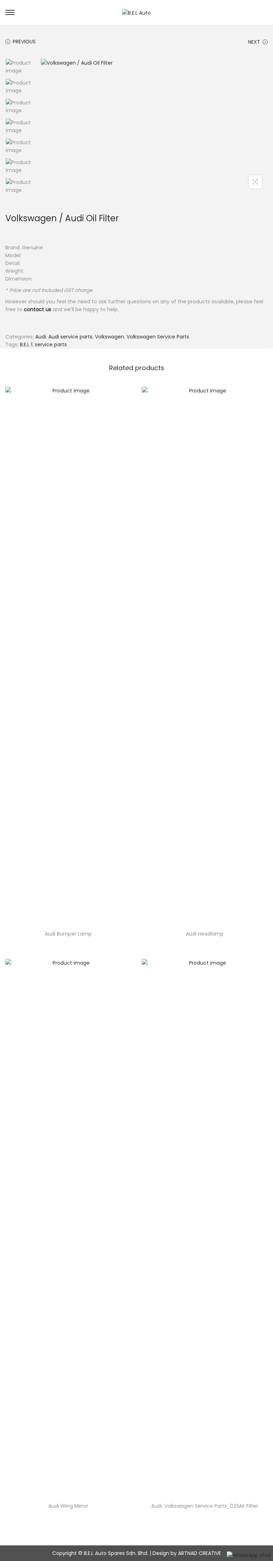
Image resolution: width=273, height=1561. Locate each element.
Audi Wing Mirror (68, 1505)
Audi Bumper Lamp (68, 933)
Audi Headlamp (205, 933)
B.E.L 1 (26, 344)
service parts (51, 344)
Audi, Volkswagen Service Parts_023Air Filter (204, 1505)
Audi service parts (70, 336)
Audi (40, 336)
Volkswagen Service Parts (158, 336)
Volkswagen (109, 336)
